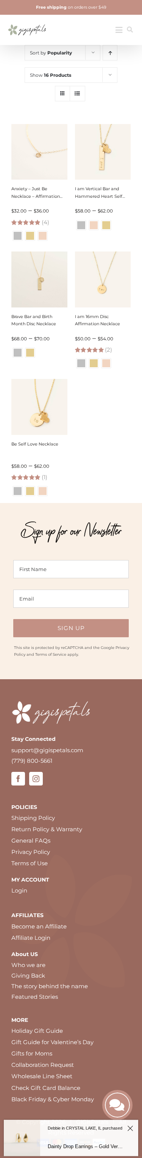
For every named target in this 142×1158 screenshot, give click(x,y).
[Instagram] (36, 778)
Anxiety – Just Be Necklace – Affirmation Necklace (35, 196)
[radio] (17, 236)
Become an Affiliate (39, 926)
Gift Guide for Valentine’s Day (52, 1042)
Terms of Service (50, 654)
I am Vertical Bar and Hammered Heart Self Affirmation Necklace (98, 196)
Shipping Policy (33, 817)
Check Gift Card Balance (45, 1087)
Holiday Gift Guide (37, 1030)
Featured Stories (34, 996)
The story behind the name (49, 986)
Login (19, 890)
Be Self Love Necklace (34, 444)
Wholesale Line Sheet (41, 1076)
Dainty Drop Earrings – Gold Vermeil (86, 1144)
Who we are (28, 965)
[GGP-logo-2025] (27, 21)
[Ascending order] (110, 53)
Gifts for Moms (31, 1053)
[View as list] (77, 93)
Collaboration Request (42, 1064)
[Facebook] (18, 778)
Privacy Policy (30, 851)
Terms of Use (29, 863)
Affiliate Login (30, 937)
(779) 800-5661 (31, 760)
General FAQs (30, 840)
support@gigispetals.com (47, 750)
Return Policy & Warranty (46, 829)
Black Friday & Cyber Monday (52, 1099)
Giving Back (28, 975)
